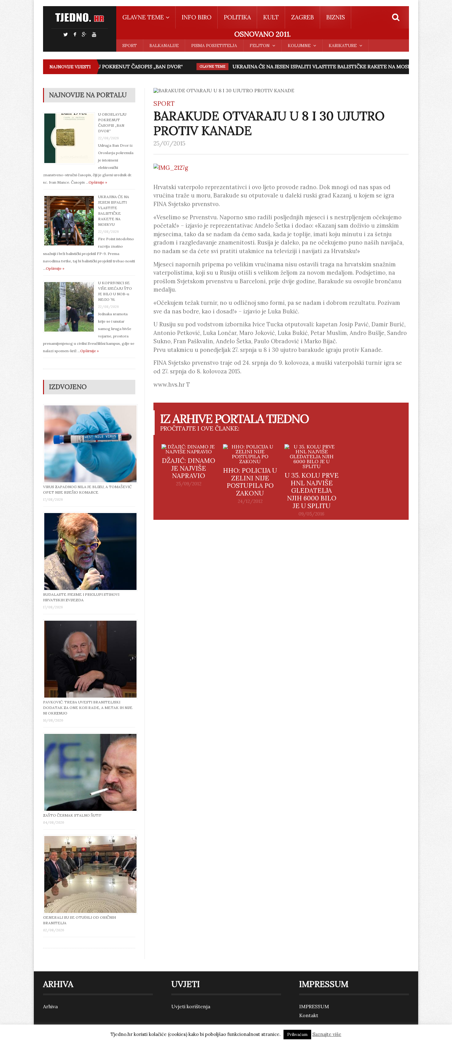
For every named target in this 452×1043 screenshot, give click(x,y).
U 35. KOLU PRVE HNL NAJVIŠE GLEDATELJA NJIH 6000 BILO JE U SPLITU (312, 490)
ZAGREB (302, 17)
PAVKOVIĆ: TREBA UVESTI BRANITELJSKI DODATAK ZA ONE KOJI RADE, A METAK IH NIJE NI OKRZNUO (88, 707)
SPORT (129, 45)
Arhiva (50, 1006)
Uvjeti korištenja (190, 1006)
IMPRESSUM (314, 1006)
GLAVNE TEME (202, 66)
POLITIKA (237, 17)
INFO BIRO (197, 17)
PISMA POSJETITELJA (214, 45)
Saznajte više (326, 1034)
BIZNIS (335, 17)
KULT (271, 17)
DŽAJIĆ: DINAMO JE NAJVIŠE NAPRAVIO (188, 468)
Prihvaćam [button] (297, 1034)
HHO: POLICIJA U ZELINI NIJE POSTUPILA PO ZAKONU (250, 482)
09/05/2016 (311, 514)
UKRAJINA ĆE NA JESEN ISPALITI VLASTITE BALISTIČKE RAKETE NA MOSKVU (314, 66)
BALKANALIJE (164, 45)
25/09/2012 (188, 484)
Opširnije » (98, 182)
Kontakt (308, 1015)
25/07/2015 (169, 143)
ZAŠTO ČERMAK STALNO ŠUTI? (72, 815)
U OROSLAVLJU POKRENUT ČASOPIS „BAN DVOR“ (112, 66)
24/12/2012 (250, 501)
